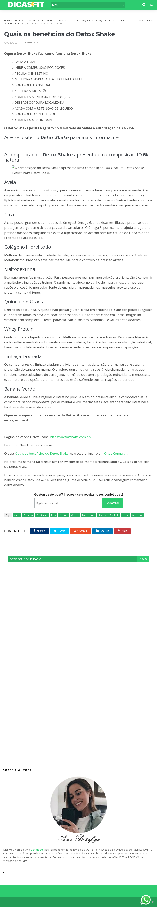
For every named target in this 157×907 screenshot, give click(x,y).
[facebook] (153, 902)
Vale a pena (14, 24)
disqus (143, 559)
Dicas (61, 20)
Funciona (73, 20)
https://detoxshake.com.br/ (70, 437)
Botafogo (37, 849)
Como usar (31, 20)
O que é (86, 20)
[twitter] (141, 902)
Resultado (135, 20)
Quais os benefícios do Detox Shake (42, 453)
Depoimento (47, 20)
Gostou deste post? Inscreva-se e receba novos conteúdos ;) (78, 494)
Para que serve (103, 20)
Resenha (120, 20)
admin (17, 20)
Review (149, 20)
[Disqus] (78, 610)
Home (7, 20)
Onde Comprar (115, 453)
